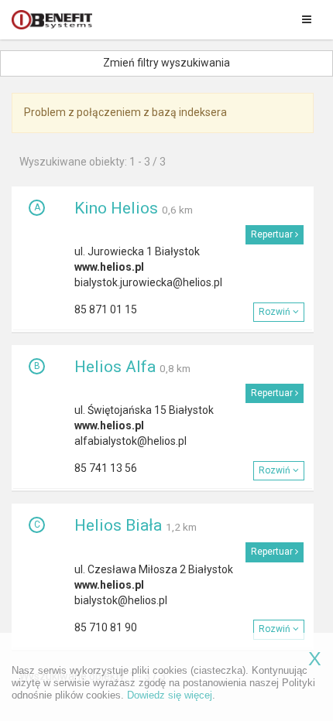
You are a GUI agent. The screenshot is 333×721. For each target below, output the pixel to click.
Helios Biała (118, 525)
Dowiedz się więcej (169, 695)
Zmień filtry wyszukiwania (166, 62)
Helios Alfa (115, 366)
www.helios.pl (109, 267)
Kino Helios (116, 208)
